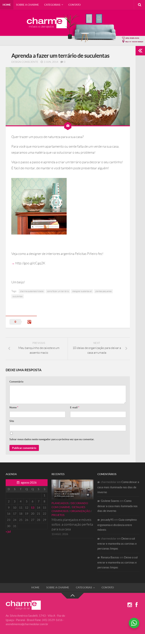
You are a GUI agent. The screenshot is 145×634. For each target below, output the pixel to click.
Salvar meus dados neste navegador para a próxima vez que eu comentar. (51, 439)
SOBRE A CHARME (27, 4)
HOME (7, 4)
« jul (8, 531)
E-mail (74, 407)
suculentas (17, 296)
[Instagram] (129, 605)
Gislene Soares (110, 500)
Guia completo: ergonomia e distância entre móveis (117, 524)
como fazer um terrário (58, 291)
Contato (74, 4)
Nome (13, 407)
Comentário (16, 381)
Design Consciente (24, 61)
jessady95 (107, 519)
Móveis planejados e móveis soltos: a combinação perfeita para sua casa (72, 524)
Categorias (52, 4)
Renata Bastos (110, 557)
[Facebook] (136, 605)
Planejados (60, 503)
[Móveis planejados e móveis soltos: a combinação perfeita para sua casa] (72, 489)
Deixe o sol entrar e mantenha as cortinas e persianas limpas (117, 543)
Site (11, 420)
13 (32, 507)
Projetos (58, 515)
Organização (80, 511)
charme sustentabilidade (31, 291)
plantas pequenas (103, 291)
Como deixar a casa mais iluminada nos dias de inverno (118, 487)
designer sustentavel (82, 291)
